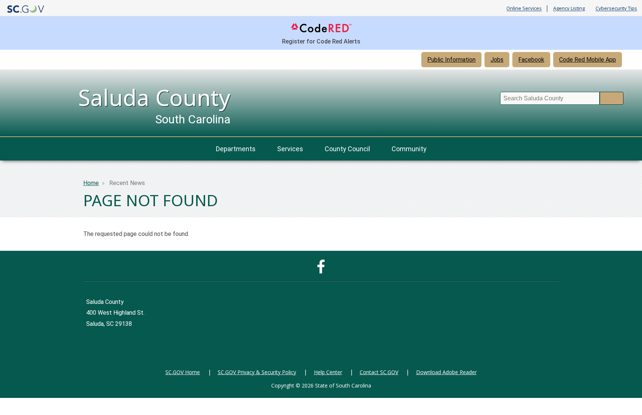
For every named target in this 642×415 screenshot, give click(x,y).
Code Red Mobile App (587, 59)
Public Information (451, 59)
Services (290, 149)
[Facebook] (322, 270)
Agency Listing (569, 8)
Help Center (328, 372)
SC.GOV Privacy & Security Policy (257, 372)
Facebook (531, 59)
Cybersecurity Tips (616, 8)
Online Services (524, 8)
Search (611, 98)
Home (91, 183)
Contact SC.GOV (379, 372)
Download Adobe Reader (446, 372)
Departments (236, 149)
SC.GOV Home (182, 372)
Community (409, 149)
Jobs (496, 59)
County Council (347, 149)
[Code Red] (321, 31)
